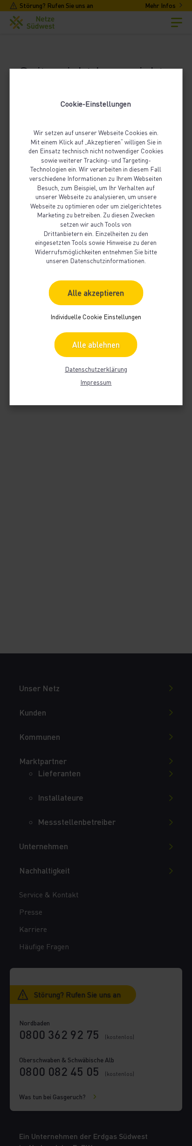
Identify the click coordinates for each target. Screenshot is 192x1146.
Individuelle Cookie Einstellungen (95, 317)
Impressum (95, 382)
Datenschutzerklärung (96, 369)
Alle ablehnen (96, 345)
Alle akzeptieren (96, 293)
